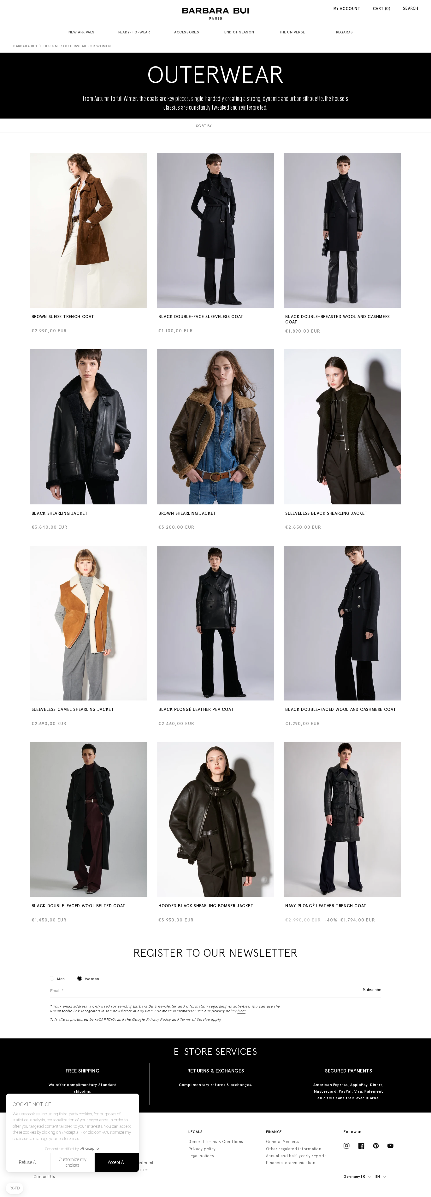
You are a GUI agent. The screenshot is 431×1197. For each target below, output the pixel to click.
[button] (84, 32)
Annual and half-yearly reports (296, 1155)
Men (61, 979)
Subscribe (372, 989)
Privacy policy (202, 1149)
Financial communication (290, 1162)
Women (92, 979)
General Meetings (282, 1141)
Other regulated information (293, 1149)
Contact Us (44, 1176)
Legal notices (201, 1155)
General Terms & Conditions (215, 1141)
